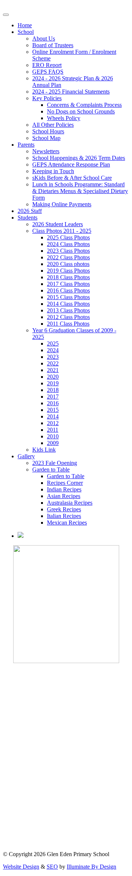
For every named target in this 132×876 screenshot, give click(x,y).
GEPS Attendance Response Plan (71, 164)
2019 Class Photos (68, 270)
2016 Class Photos (68, 290)
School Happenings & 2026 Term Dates (78, 158)
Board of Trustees (52, 45)
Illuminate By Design (91, 866)
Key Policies (47, 98)
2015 (53, 410)
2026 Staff (30, 211)
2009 (53, 443)
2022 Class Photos (68, 257)
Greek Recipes (64, 509)
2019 (53, 383)
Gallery (26, 456)
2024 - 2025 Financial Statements (71, 91)
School (26, 32)
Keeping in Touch (53, 171)
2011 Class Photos (68, 323)
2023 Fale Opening (54, 463)
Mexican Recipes (67, 522)
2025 (53, 343)
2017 (53, 396)
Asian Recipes (63, 496)
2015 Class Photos (68, 297)
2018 (53, 390)
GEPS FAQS (47, 72)
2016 (53, 403)
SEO (52, 866)
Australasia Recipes (69, 503)
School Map (46, 138)
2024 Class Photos (68, 244)
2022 (53, 363)
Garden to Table (51, 469)
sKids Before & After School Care (72, 178)
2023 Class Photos (68, 251)
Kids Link (44, 449)
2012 (53, 423)
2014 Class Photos (68, 304)
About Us (43, 38)
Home (25, 25)
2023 (53, 357)
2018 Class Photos (68, 277)
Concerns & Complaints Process (84, 105)
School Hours (48, 131)
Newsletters (45, 151)
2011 (52, 430)
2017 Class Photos (68, 284)
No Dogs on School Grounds (81, 111)
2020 (53, 377)
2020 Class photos (68, 264)
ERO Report (47, 65)
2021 (53, 370)
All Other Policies (53, 125)
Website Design (21, 866)
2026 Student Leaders (57, 224)
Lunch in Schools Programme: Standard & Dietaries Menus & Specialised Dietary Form (80, 191)
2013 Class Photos (68, 310)
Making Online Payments (61, 204)
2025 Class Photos (68, 237)
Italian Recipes (64, 516)
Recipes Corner (65, 483)
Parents (26, 144)
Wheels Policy (63, 118)
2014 (53, 416)
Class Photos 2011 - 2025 (61, 231)
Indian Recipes (64, 489)
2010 (53, 436)
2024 (53, 350)
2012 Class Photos (68, 317)
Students (27, 217)
